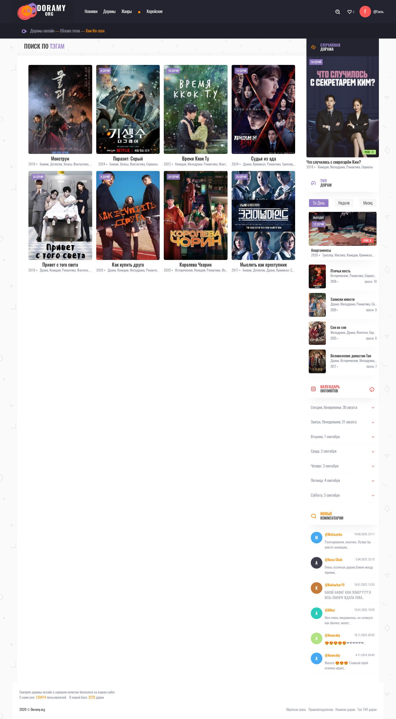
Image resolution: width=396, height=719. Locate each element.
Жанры (126, 11)
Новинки (91, 11)
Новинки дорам (345, 709)
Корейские (155, 11)
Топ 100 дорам (367, 709)
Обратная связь (296, 709)
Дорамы (109, 11)
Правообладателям (320, 709)
